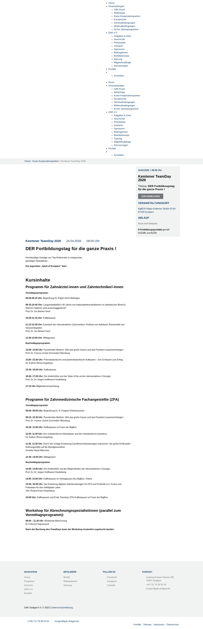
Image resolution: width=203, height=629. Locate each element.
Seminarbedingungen (124, 23)
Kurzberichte (120, 19)
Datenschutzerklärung (62, 607)
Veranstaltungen (116, 6)
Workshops (119, 13)
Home (111, 3)
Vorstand (118, 46)
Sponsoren (119, 49)
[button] (141, 79)
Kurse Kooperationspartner (127, 16)
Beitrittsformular (121, 56)
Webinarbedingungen (124, 26)
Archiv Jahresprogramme (126, 29)
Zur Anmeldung (150, 196)
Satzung (118, 59)
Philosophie (120, 42)
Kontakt (112, 69)
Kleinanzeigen (121, 66)
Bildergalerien (121, 52)
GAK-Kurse (119, 9)
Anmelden (119, 76)
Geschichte (119, 39)
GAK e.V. (112, 33)
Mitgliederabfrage (122, 62)
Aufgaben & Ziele (122, 36)
